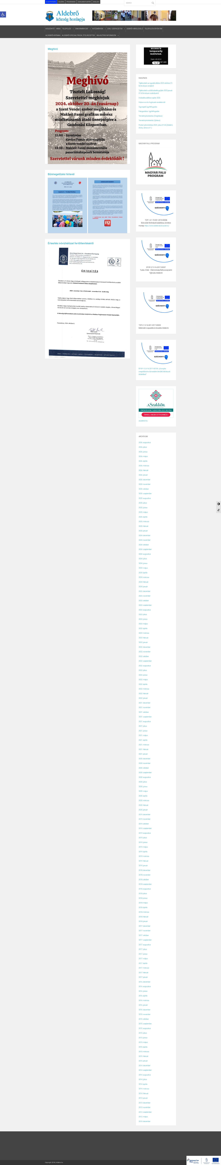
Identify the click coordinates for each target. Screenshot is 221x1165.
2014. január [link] (143, 1098)
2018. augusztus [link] (145, 889)
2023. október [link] (144, 601)
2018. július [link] (143, 893)
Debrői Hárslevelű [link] (135, 29)
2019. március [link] (144, 856)
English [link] (96, 2)
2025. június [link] (143, 508)
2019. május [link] (143, 847)
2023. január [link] (143, 642)
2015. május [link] (143, 1042)
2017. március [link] (144, 968)
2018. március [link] (144, 912)
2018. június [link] (143, 898)
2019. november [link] (144, 819)
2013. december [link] (144, 1103)
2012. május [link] (143, 1117)
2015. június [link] (143, 1038)
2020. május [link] (143, 791)
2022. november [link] (144, 652)
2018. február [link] (143, 917)
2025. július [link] (143, 503)
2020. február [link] (143, 805)
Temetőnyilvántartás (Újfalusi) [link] (149, 120)
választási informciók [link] (106, 35)
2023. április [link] (143, 628)
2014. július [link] (143, 1079)
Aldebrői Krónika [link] (52, 35)
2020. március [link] (144, 800)
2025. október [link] (144, 489)
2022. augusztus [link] (145, 666)
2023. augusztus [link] (145, 610)
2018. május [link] (143, 903)
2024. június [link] (143, 563)
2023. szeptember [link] (145, 605)
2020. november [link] (144, 763)
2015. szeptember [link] (145, 1024)
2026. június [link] (143, 452)
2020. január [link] (143, 810)
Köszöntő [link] (50, 29)
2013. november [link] (144, 1107)
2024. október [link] (144, 545)
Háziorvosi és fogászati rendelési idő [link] (152, 102)
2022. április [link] (143, 684)
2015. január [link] (143, 1061)
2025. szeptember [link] (145, 493)
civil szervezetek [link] (115, 29)
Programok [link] (71, 2)
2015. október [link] (144, 1019)
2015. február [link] (143, 1056)
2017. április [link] (143, 963)
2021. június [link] (143, 731)
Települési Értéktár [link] (153, 29)
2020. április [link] (143, 796)
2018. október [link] (144, 879)
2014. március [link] (144, 1089)
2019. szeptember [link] (145, 828)
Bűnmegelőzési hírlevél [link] (61, 174)
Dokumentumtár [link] (84, 2)
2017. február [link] (143, 972)
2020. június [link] (143, 786)
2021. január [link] (143, 754)
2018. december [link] (144, 870)
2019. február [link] (143, 861)
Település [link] (66, 29)
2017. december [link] (144, 926)
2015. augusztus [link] (145, 1028)
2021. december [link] (144, 703)
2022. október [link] (144, 656)
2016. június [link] (143, 991)
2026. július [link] (143, 447)
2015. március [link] (144, 1051)
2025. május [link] (143, 512)
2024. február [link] (143, 582)
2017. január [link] (143, 977)
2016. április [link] (143, 996)
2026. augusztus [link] (145, 442)
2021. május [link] (143, 735)
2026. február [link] (143, 470)
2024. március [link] (144, 577)
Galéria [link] (61, 2)
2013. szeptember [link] (145, 1112)
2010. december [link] (144, 1121)
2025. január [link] (143, 531)
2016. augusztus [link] (145, 986)
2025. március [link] (144, 521)
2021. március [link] (144, 745)
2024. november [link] (144, 540)
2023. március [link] (144, 633)
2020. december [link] (144, 759)
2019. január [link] (143, 865)
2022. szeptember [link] (145, 661)
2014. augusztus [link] (145, 1075)
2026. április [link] (143, 461)
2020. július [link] (143, 782)
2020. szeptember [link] (145, 772)
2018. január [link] (143, 921)
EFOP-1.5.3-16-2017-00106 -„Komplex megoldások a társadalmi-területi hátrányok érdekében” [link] (154, 371)
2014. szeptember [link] (145, 1070)
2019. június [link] (143, 842)
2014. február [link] (143, 1093)
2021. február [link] (143, 749)
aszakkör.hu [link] (143, 421)
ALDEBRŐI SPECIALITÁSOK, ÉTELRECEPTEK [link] (78, 35)
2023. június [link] (143, 619)
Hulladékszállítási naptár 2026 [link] (149, 98)
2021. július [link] (143, 726)
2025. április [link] (143, 517)
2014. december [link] (144, 1065)
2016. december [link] (144, 982)
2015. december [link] (144, 1010)
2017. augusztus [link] (145, 945)
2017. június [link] (143, 954)
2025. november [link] (144, 484)
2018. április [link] (143, 907)
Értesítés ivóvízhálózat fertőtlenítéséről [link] (71, 243)
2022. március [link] (144, 689)
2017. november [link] (144, 931)
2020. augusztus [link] (145, 777)
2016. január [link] (143, 1005)
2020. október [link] (144, 768)
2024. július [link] (143, 559)
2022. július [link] (143, 670)
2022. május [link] (143, 679)
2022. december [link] (144, 647)
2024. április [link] (143, 573)
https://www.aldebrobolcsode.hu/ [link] (157, 226)
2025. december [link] (144, 480)
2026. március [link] (144, 466)
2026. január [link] (143, 475)
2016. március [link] (144, 1000)
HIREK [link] (58, 29)
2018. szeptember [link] (145, 884)
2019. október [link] (144, 824)
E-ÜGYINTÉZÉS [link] (51, 2)
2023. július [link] (143, 614)
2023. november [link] (144, 596)
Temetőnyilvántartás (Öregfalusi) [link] (150, 116)
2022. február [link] (143, 693)
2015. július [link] (143, 1033)
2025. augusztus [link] (145, 498)
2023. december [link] (144, 591)
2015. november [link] (144, 1014)
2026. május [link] (143, 456)
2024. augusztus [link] (145, 554)
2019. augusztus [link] (145, 833)
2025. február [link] (143, 526)
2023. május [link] (143, 624)
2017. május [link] (143, 958)
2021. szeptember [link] (145, 717)
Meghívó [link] (53, 49)
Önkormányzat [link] (81, 29)
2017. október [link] (144, 935)
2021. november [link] (144, 707)
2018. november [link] (144, 875)
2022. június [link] (143, 675)
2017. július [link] (143, 949)
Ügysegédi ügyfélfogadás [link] (148, 107)
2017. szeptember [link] (145, 940)
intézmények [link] (97, 29)
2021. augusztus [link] (145, 721)
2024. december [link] (144, 535)
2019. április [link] (143, 852)
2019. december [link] (144, 814)
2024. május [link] (143, 568)
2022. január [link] (143, 698)
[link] (3, 14)
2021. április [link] (143, 740)
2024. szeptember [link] (145, 549)
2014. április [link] (143, 1084)
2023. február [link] (143, 638)
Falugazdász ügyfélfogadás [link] (149, 111)
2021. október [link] (144, 712)
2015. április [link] (143, 1047)
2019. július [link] (143, 838)
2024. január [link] (143, 586)
